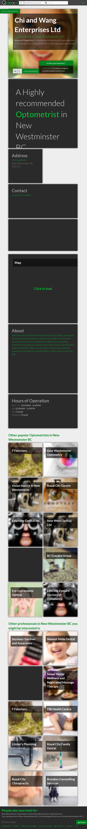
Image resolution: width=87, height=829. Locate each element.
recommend (30, 71)
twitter (16, 825)
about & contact (29, 825)
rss (76, 825)
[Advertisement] (42, 235)
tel (21, 195)
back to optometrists (10, 11)
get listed (58, 825)
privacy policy (45, 825)
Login (83, 3)
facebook (6, 825)
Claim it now (47, 68)
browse (69, 825)
